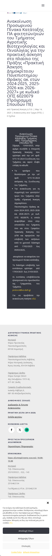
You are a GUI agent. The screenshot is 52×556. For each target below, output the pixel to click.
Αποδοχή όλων (26, 530)
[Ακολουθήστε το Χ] (20, 430)
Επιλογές (26, 546)
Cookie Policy (16, 552)
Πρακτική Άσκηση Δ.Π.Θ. (22, 109)
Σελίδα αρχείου (15, 417)
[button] (47, 502)
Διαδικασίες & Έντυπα (18, 404)
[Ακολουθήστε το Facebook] (11, 430)
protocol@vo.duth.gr (21, 290)
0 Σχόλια (11, 116)
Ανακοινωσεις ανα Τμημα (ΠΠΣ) (28, 112)
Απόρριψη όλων (26, 538)
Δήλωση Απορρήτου (31, 552)
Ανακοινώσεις (14, 408)
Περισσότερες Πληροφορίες (20, 446)
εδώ (10, 523)
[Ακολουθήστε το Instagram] (27, 430)
